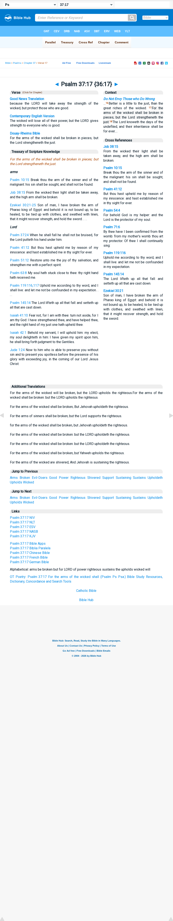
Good (53, 478)
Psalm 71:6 (111, 227)
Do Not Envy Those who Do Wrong (129, 99)
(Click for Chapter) (31, 92)
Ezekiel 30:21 (113, 291)
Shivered (93, 478)
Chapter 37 (29, 63)
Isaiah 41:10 (19, 315)
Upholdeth (155, 478)
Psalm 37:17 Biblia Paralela (30, 548)
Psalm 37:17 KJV (22, 536)
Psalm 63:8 (18, 273)
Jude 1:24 (17, 350)
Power (64, 478)
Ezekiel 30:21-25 (23, 205)
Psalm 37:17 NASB (24, 532)
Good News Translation (27, 99)
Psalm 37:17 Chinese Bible (30, 553)
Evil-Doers (39, 478)
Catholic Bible (86, 591)
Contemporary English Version (32, 116)
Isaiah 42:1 (18, 333)
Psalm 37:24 (19, 235)
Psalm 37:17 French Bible (29, 557)
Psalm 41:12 (19, 248)
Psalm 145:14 (20, 303)
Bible (8, 63)
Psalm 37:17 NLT (22, 522)
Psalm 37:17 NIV (22, 518)
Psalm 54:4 (111, 210)
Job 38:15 (17, 192)
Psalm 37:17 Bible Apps (28, 544)
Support (108, 478)
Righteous (77, 478)
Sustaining (123, 478)
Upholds (16, 482)
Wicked (28, 482)
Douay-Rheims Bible (25, 133)
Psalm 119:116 (114, 253)
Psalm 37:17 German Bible (29, 562)
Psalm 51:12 (19, 260)
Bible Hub (86, 600)
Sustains (139, 478)
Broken (25, 478)
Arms (14, 478)
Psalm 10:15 (19, 180)
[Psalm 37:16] (5, 425)
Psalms (17, 63)
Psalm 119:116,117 (24, 285)
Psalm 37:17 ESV (22, 527)
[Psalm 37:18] (167, 425)
